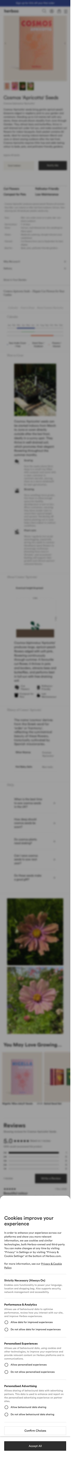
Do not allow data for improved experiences (36, 1329)
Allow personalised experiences (29, 1365)
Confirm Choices (35, 1430)
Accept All (35, 1446)
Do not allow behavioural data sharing (32, 1414)
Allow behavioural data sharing (28, 1407)
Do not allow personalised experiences (33, 1372)
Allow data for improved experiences (32, 1322)
